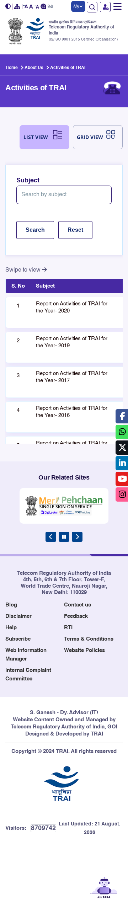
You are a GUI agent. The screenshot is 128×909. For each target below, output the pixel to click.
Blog (11, 605)
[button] (8, 7)
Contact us (77, 605)
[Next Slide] (77, 537)
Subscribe (18, 639)
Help (11, 627)
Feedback (76, 616)
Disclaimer (18, 616)
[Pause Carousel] (64, 537)
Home (12, 68)
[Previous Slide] (51, 537)
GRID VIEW (90, 137)
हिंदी (50, 7)
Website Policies (84, 650)
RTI (68, 627)
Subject (27, 180)
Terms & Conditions (88, 639)
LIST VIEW (35, 137)
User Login (105, 7)
